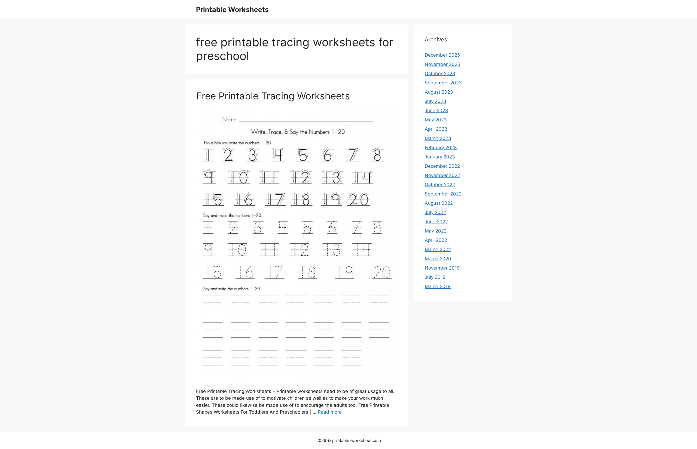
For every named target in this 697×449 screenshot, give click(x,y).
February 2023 (441, 147)
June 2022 (436, 221)
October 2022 (440, 184)
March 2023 (438, 138)
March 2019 (438, 286)
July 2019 (435, 277)
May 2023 (436, 120)
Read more (330, 412)
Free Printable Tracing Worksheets (273, 96)
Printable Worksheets (232, 9)
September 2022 (443, 194)
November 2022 (442, 175)
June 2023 (436, 110)
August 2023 (439, 92)
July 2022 (435, 212)
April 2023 (436, 129)
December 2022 (442, 166)
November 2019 (442, 268)
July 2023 (435, 101)
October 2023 (440, 73)
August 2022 (439, 203)
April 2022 (436, 240)
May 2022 (436, 231)
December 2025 (442, 55)
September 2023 (443, 82)
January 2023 (440, 157)
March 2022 (438, 249)
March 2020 (438, 258)
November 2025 (442, 64)
